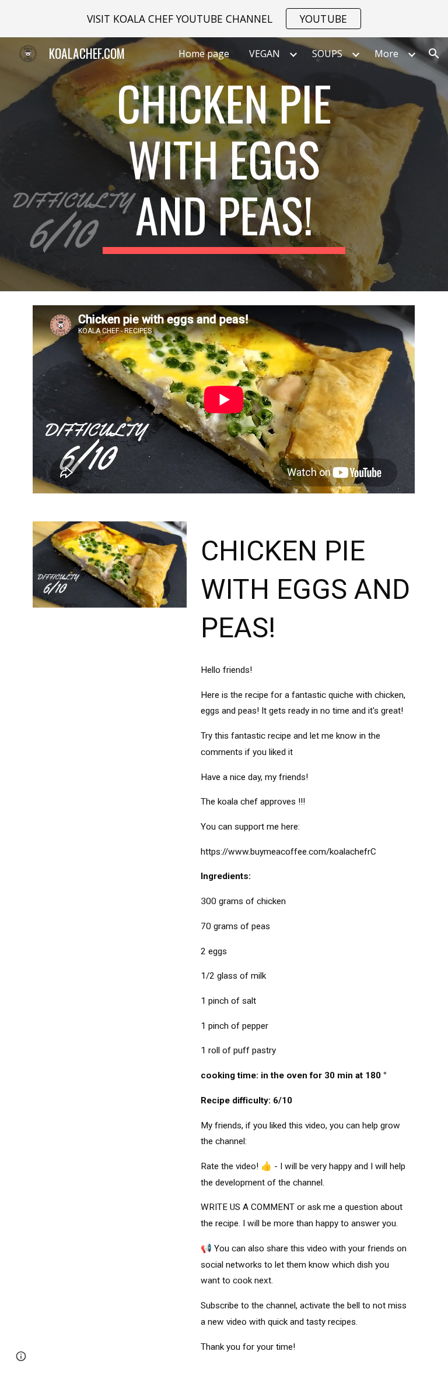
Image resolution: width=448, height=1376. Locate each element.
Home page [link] (203, 53)
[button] (434, 54)
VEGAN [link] (264, 53)
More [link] (386, 53)
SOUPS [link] (327, 53)
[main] (223, 164)
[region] (224, 18)
